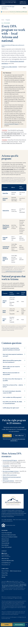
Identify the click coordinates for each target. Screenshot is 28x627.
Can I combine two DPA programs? (12, 397)
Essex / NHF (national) (6, 547)
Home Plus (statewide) (7, 532)
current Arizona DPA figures (11, 124)
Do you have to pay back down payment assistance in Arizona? (11, 349)
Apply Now (7, 435)
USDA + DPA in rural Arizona (10, 475)
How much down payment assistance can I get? (13, 355)
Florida (25, 585)
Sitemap (3, 577)
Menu (24, 7)
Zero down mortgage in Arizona (10, 471)
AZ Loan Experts (8, 519)
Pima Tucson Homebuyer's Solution (9, 536)
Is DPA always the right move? (11, 408)
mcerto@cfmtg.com (6, 562)
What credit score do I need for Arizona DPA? (11, 367)
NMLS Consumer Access (15, 571)
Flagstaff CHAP (5, 541)
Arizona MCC (6, 465)
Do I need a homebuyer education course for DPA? (12, 392)
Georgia (3, 586)
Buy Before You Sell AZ (13, 585)
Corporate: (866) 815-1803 (8, 560)
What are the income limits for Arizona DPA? (11, 373)
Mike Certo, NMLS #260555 (10, 66)
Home (3, 19)
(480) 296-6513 (5, 558)
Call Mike (6, 624)
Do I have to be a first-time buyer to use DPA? (12, 379)
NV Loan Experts (5, 585)
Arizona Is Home (5, 539)
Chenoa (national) (5, 543)
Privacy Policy (5, 573)
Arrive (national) (5, 545)
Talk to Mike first (19, 435)
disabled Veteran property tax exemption (14, 271)
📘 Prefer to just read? (14, 12)
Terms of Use (4, 575)
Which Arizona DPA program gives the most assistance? (12, 361)
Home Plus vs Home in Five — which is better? (13, 385)
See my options (19, 624)
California (21, 585)
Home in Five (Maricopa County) (9, 534)
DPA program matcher (8, 480)
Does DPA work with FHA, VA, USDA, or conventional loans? (12, 402)
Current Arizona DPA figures (10, 460)
